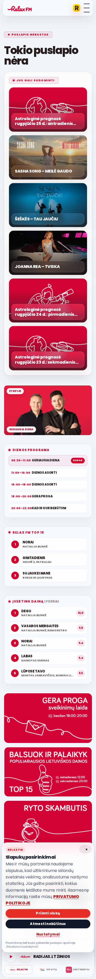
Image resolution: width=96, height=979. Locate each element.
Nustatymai (48, 934)
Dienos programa (31, 450)
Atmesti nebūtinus (48, 923)
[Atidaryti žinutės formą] (48, 718)
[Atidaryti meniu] (87, 8)
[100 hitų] (48, 969)
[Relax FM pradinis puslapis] (19, 8)
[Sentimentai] (77, 969)
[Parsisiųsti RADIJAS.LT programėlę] (76, 8)
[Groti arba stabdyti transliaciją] (11, 956)
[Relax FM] (18, 969)
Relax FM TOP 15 (28, 532)
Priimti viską (48, 913)
